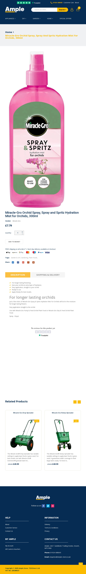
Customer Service (11, 528)
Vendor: (8, 221)
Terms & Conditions (51, 528)
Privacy (47, 531)
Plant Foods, (33, 258)
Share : (7, 262)
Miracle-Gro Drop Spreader (23, 413)
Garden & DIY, (16, 258)
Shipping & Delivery (48, 274)
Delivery (47, 524)
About (77, 3)
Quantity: (8, 233)
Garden (36, 19)
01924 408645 (58, 3)
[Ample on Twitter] (48, 505)
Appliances (9, 19)
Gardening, (25, 258)
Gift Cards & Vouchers (12, 549)
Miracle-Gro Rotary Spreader (63, 413)
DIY (23, 19)
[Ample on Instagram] (52, 505)
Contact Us (9, 531)
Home (49, 19)
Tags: (7, 258)
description (18, 274)
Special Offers (65, 19)
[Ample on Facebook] (43, 505)
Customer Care (69, 3)
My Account (9, 546)
